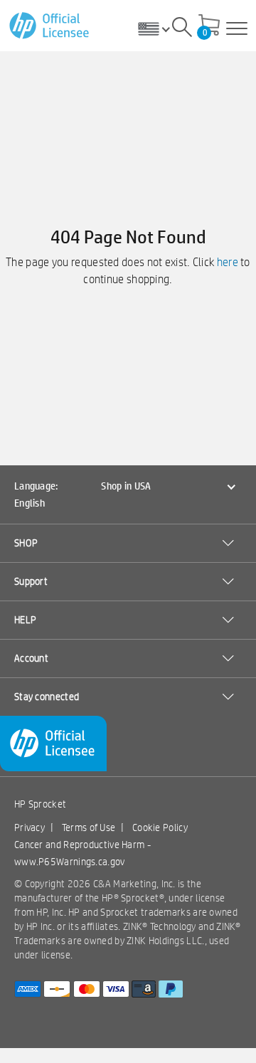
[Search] (182, 29)
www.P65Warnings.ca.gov (69, 861)
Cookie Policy (160, 827)
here (227, 262)
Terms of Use (89, 827)
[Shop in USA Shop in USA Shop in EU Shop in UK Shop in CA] (159, 28)
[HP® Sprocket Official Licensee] (50, 26)
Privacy (29, 827)
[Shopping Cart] (209, 26)
